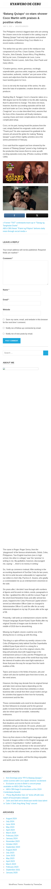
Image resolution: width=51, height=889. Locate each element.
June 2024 (10, 824)
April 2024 (10, 830)
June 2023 (10, 856)
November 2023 (13, 841)
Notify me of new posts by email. (19, 334)
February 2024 (12, 836)
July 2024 (10, 821)
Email (6, 300)
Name (6, 290)
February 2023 (12, 867)
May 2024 (10, 827)
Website (6, 310)
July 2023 (10, 853)
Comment (8, 258)
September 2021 (13, 870)
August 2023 (11, 850)
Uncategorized (21, 26)
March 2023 (11, 864)
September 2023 (13, 847)
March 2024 (11, 833)
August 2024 (11, 819)
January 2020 (12, 873)
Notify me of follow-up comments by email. (23, 328)
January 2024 (12, 838)
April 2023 (10, 861)
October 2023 (11, 844)
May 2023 (10, 858)
